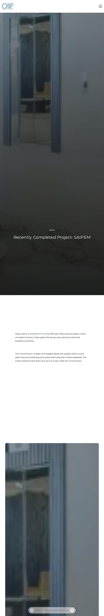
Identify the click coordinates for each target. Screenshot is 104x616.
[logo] (8, 6)
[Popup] (100, 6)
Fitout (43, 334)
